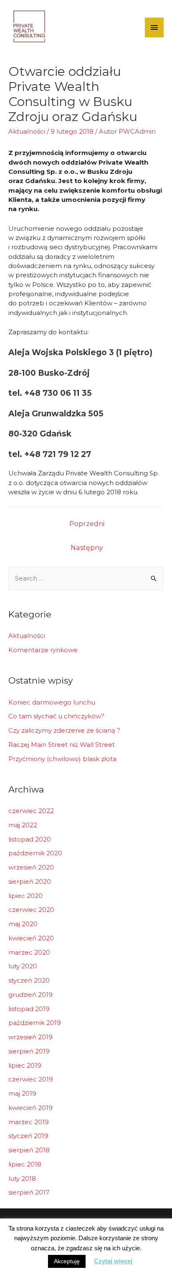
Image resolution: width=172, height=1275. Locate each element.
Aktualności (26, 131)
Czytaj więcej (113, 1261)
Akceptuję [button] (67, 1261)
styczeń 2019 (28, 1136)
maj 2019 (22, 1093)
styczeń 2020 (29, 980)
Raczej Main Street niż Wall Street (61, 744)
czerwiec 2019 (30, 1079)
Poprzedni (86, 524)
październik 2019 (34, 1023)
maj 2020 (23, 924)
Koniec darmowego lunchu (51, 702)
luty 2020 (22, 966)
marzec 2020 (29, 952)
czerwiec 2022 (31, 811)
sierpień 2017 (28, 1192)
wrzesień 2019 (30, 1037)
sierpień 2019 (29, 1051)
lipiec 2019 (24, 1065)
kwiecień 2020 (31, 938)
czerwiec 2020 (31, 910)
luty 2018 (22, 1178)
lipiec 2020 (25, 896)
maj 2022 (22, 825)
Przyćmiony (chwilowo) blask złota (62, 759)
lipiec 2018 (24, 1164)
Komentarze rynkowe (43, 650)
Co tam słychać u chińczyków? (56, 716)
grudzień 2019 (30, 995)
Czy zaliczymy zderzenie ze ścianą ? (64, 730)
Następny (87, 548)
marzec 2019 (28, 1122)
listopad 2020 (29, 839)
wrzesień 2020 (31, 867)
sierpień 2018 (29, 1150)
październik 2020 (35, 853)
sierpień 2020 (29, 881)
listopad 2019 (29, 1009)
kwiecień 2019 (30, 1108)
